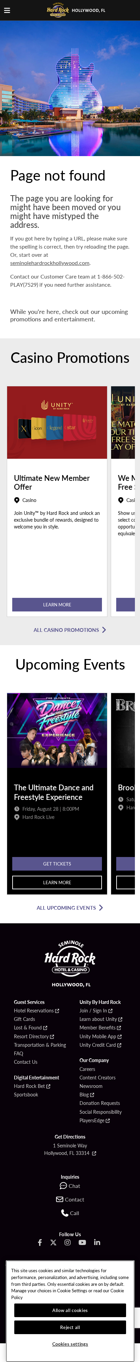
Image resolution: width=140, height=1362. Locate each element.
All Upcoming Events (66, 907)
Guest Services (29, 1002)
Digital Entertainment (36, 1078)
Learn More (57, 604)
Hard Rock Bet (29, 1086)
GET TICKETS (57, 863)
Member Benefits (98, 1028)
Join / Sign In (93, 1011)
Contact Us (25, 1062)
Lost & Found (28, 1028)
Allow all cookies (70, 1310)
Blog (84, 1095)
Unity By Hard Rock (100, 1002)
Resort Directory (31, 1036)
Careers (87, 1069)
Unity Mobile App (98, 1036)
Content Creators (98, 1078)
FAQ (18, 1053)
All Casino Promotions (66, 629)
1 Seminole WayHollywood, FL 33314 (67, 1149)
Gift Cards (24, 1019)
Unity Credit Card (98, 1045)
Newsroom (91, 1086)
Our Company (94, 1060)
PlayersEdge (92, 1120)
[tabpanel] (57, 503)
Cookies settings (70, 1344)
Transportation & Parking (40, 1045)
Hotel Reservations (34, 1011)
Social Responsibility (101, 1112)
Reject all (70, 1327)
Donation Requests (100, 1103)
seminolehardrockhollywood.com (49, 263)
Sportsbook (26, 1095)
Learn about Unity (98, 1019)
